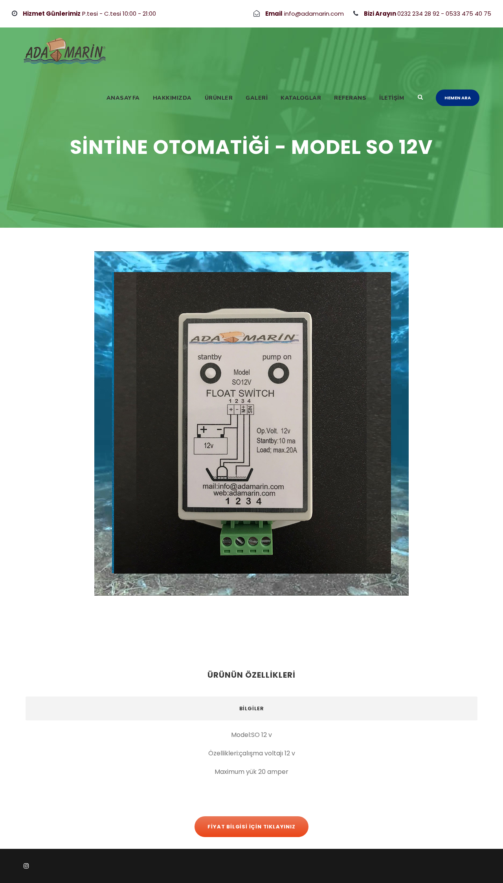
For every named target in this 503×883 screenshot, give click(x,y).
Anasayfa (123, 98)
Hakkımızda (172, 98)
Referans (350, 98)
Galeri (257, 98)
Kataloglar (301, 98)
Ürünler (219, 98)
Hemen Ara (457, 98)
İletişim (391, 98)
